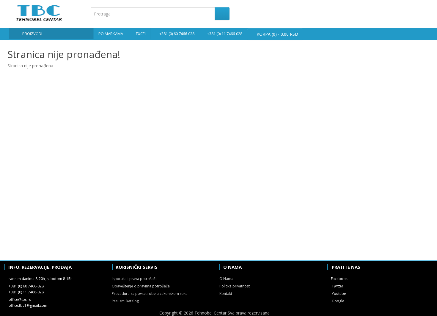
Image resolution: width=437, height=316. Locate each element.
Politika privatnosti (235, 286)
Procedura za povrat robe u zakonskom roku (150, 293)
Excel (141, 33)
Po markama (110, 33)
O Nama (226, 278)
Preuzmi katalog (125, 301)
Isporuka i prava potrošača (135, 278)
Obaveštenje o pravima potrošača (141, 286)
